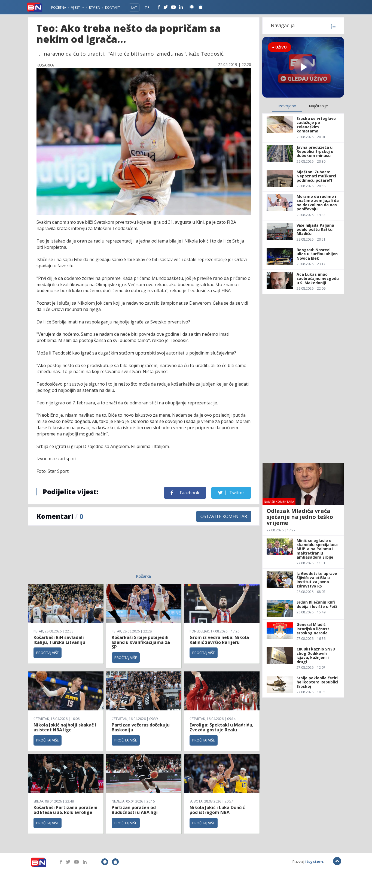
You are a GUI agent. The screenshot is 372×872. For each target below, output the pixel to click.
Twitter (236, 493)
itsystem (314, 861)
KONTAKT (112, 7)
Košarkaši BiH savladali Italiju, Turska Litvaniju (59, 639)
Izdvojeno (287, 105)
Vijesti (76, 7)
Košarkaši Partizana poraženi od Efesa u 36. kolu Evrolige (65, 809)
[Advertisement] (99, 553)
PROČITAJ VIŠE (47, 652)
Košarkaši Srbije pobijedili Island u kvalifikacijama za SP (141, 642)
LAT (134, 7)
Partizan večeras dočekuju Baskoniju (141, 727)
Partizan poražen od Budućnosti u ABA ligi (135, 809)
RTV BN (94, 7)
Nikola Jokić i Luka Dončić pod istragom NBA (217, 809)
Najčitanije (318, 105)
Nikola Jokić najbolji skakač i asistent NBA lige (64, 727)
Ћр (147, 7)
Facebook (189, 493)
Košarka (143, 576)
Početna (58, 7)
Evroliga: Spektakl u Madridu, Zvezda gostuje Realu (222, 727)
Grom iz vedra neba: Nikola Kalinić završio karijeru (219, 639)
